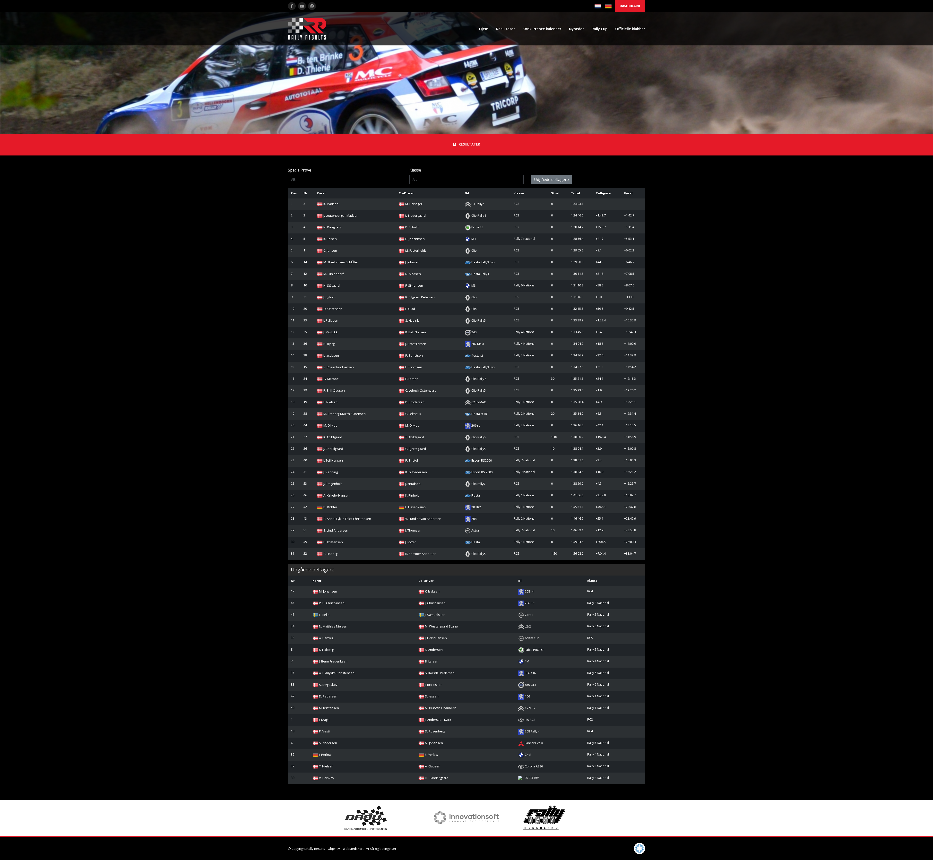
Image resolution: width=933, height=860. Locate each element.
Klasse (415, 170)
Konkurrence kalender (542, 28)
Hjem (483, 28)
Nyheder (576, 28)
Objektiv (334, 848)
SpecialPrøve (299, 170)
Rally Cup (599, 28)
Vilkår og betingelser (381, 848)
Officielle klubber (630, 28)
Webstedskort (353, 848)
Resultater (505, 28)
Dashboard (630, 6)
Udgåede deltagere (551, 179)
